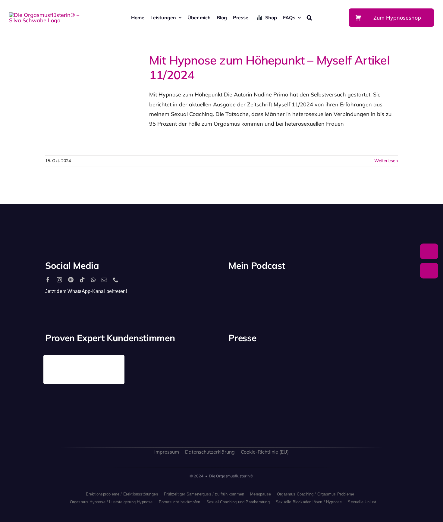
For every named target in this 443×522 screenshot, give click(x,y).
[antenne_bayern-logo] (335, 357)
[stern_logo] (291, 362)
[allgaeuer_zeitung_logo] (379, 405)
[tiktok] (82, 279)
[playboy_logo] (247, 363)
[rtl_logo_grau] (379, 365)
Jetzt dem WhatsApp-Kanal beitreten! (86, 291)
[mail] (104, 279)
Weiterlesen (386, 160)
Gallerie (104, 101)
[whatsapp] (93, 279)
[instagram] (59, 279)
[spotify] (71, 279)
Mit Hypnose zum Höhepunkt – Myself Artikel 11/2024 (82, 101)
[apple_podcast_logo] (298, 285)
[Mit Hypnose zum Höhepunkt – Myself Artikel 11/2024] (93, 101)
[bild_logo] (335, 391)
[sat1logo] (291, 398)
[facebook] (48, 279)
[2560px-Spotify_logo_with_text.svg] (254, 285)
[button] (309, 17)
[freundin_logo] (247, 402)
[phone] (115, 279)
